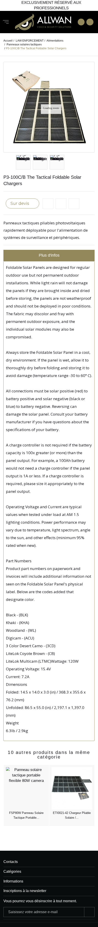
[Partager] (74, 203)
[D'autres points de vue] (16, 162)
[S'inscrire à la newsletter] (89, 912)
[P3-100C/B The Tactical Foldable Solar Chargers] (23, 162)
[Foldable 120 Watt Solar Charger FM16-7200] (40, 162)
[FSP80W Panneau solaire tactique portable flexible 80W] (26, 788)
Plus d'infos (49, 255)
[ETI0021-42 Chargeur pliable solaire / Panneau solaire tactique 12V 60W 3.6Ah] (72, 788)
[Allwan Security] (43, 22)
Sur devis (20, 203)
